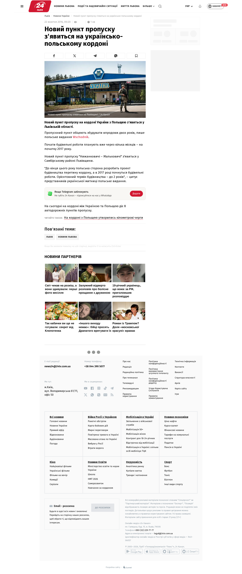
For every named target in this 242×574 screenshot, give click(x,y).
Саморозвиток (96, 483)
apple (152, 551)
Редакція (127, 367)
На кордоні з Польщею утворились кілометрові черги (103, 217)
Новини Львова (64, 6)
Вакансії (179, 372)
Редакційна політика (133, 372)
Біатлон (168, 479)
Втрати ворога (96, 448)
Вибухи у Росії (95, 443)
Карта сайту (181, 389)
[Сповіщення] (200, 6)
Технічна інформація (185, 361)
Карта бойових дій (98, 425)
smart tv (171, 551)
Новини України (61, 16)
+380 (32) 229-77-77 (144, 530)
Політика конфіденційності (158, 362)
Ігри (177, 394)
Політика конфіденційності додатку (158, 381)
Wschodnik (80, 137)
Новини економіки (176, 417)
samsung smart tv (190, 551)
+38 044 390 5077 (94, 366)
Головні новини (58, 421)
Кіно (52, 462)
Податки (168, 442)
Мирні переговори (98, 430)
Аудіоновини (57, 439)
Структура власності (185, 378)
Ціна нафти (170, 421)
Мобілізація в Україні (140, 417)
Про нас (127, 361)
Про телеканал (130, 378)
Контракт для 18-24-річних (140, 438)
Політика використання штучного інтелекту (158, 371)
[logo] (40, 6)
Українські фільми (59, 470)
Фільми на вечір (58, 475)
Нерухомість (134, 462)
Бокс (166, 466)
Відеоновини (57, 434)
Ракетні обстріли (97, 421)
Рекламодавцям (131, 389)
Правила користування (130, 395)
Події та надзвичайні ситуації (98, 6)
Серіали (54, 484)
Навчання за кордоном (100, 487)
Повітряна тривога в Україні (103, 434)
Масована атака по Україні (102, 439)
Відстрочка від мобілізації (140, 442)
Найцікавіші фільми (60, 466)
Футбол (168, 470)
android (134, 551)
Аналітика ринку (135, 466)
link (86, 388)
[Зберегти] (136, 55)
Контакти (179, 367)
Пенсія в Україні (173, 447)
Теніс (167, 475)
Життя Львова (130, 6)
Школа (91, 474)
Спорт (168, 462)
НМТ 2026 (93, 479)
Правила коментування (156, 397)
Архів (177, 383)
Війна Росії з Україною (102, 417)
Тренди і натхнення (136, 475)
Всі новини (57, 417)
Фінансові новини (174, 430)
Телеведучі (128, 383)
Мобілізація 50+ (134, 429)
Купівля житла (134, 470)
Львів (47, 16)
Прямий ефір (57, 430)
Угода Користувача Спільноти (158, 389)
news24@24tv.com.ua (57, 366)
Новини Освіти (97, 462)
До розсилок (102, 508)
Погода (53, 443)
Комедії (54, 479)
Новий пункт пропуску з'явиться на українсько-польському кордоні (107, 16)
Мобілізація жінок (136, 434)
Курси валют (171, 425)
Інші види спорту (173, 484)
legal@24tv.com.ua (163, 533)
